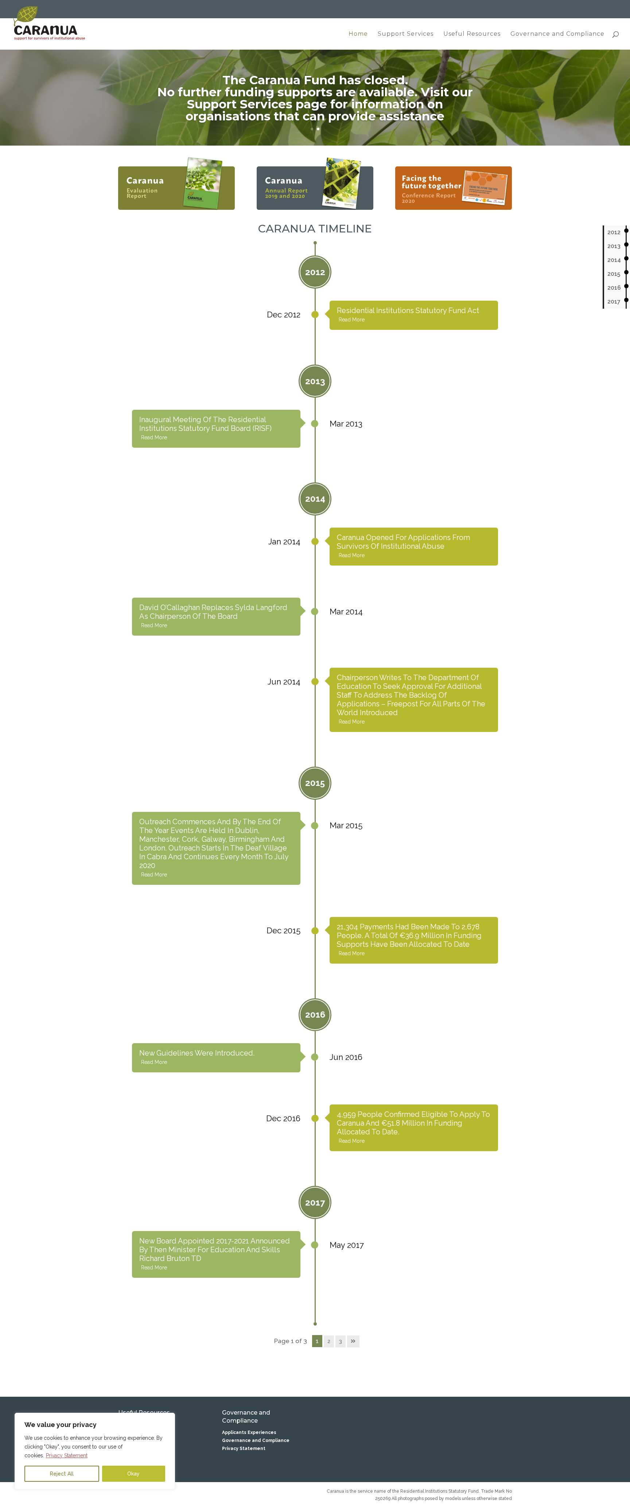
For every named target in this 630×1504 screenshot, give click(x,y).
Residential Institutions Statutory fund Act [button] (408, 310)
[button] (414, 320)
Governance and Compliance (557, 34)
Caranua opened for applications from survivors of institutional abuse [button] (403, 542)
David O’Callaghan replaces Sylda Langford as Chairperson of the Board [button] (213, 612)
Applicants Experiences (249, 1432)
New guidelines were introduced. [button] (196, 1053)
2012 (614, 232)
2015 (613, 273)
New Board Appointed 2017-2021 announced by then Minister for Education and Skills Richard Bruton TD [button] (214, 1250)
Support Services (405, 34)
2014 (614, 260)
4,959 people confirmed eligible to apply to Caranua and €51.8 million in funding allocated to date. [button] (413, 1123)
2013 (614, 246)
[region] (95, 1451)
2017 (614, 301)
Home (358, 34)
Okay (133, 1474)
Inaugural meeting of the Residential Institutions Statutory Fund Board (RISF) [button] (205, 424)
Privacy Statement (67, 1455)
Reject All (62, 1474)
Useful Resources (472, 34)
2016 (614, 287)
